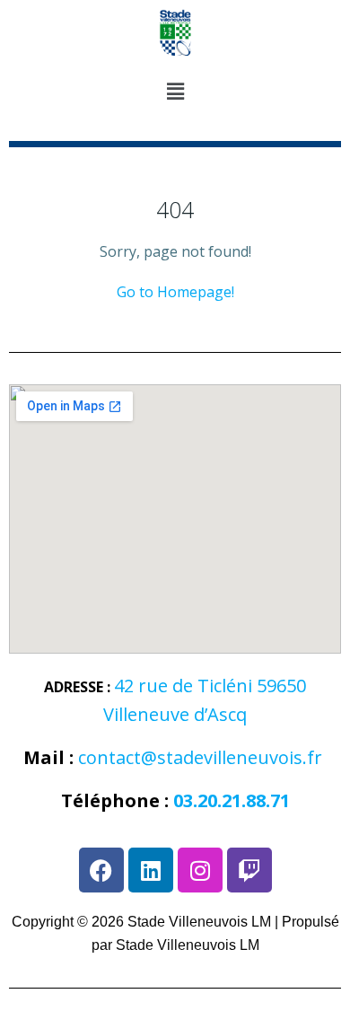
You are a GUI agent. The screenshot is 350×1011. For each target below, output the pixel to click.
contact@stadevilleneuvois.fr (200, 757)
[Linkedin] (150, 870)
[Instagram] (200, 870)
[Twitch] (249, 870)
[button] (175, 92)
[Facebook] (101, 870)
